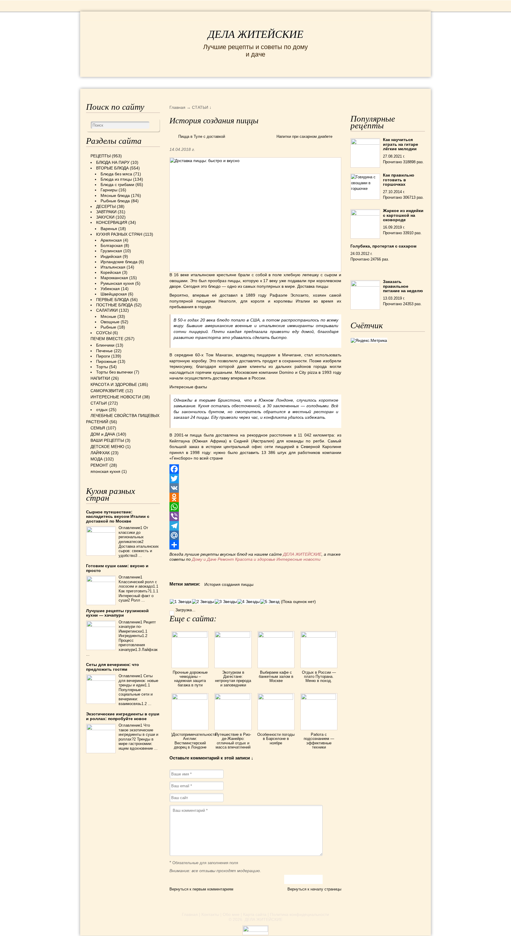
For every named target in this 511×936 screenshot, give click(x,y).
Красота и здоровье (255, 559)
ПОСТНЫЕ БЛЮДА (114, 305)
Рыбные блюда (115, 200)
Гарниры (109, 189)
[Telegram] (255, 526)
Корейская (111, 272)
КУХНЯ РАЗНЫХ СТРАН (119, 234)
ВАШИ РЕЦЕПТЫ (107, 440)
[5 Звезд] (270, 601)
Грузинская (111, 250)
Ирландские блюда (119, 261)
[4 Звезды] (248, 601)
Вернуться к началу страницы (314, 889)
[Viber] (255, 516)
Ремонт (226, 559)
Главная (190, 914)
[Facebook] (255, 469)
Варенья (109, 228)
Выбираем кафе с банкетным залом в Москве (276, 676)
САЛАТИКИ (107, 310)
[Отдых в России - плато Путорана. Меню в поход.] (318, 636)
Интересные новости (299, 559)
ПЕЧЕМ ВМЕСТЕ (106, 338)
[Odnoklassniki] (255, 497)
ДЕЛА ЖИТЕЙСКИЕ (255, 34)
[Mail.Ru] (255, 535)
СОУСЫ (103, 332)
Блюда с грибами (117, 184)
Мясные (108, 316)
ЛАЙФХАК (100, 452)
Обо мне (231, 914)
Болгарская (112, 245)
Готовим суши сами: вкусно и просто (117, 568)
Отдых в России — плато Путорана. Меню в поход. (319, 676)
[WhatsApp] (255, 507)
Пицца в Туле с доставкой (201, 136)
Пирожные (106, 361)
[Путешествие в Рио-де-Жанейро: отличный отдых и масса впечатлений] (232, 698)
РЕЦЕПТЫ (99, 82)
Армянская (111, 240)
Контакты (210, 914)
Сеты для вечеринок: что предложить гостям (112, 666)
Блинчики (105, 345)
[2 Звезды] (203, 601)
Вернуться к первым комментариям (201, 889)
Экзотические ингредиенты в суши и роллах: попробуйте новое (122, 716)
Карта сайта (254, 914)
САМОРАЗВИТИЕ (107, 390)
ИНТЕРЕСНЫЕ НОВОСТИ (231, 82)
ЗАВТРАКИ (106, 211)
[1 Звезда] (180, 601)
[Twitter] (255, 478)
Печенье (104, 350)
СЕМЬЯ (285, 82)
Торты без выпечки (114, 372)
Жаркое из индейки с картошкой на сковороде (403, 215)
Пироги (103, 356)
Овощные (110, 321)
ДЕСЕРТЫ (106, 206)
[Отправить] (255, 544)
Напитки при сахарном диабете (304, 136)
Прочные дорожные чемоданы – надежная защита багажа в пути (190, 678)
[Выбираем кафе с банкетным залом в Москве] (276, 636)
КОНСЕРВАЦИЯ (111, 222)
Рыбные (108, 327)
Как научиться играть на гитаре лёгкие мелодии (400, 144)
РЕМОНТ (380, 82)
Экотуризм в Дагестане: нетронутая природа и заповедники (233, 678)
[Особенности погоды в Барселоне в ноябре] (276, 698)
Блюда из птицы (116, 179)
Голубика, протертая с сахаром (383, 246)
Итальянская (113, 267)
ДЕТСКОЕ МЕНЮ (107, 446)
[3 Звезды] (225, 601)
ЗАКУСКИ (105, 217)
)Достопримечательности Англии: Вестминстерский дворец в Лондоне (193, 740)
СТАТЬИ (98, 403)
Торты (102, 366)
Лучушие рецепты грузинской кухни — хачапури (117, 612)
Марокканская (114, 277)
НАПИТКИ (100, 378)
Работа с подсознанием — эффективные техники (319, 740)
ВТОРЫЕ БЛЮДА (112, 168)
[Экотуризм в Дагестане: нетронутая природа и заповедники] (232, 636)
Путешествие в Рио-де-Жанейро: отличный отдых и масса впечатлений (233, 740)
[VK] (255, 488)
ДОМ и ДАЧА (319, 82)
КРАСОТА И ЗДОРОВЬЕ (153, 82)
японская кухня (105, 471)
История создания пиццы (228, 584)
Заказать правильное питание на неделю (403, 286)
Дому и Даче (204, 559)
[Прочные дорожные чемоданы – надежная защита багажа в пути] (190, 636)
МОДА (353, 82)
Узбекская (110, 288)
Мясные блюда (115, 195)
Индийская (111, 256)
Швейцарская (114, 294)
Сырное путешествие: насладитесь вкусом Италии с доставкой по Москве (117, 516)
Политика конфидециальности (299, 914)
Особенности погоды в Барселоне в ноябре (276, 738)
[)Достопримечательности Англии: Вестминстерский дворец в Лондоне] (190, 698)
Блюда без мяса (116, 174)
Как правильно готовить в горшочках (398, 180)
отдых (102, 409)
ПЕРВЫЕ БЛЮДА (112, 299)
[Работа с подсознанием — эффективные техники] (318, 698)
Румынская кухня (117, 283)
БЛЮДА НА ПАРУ (113, 162)
